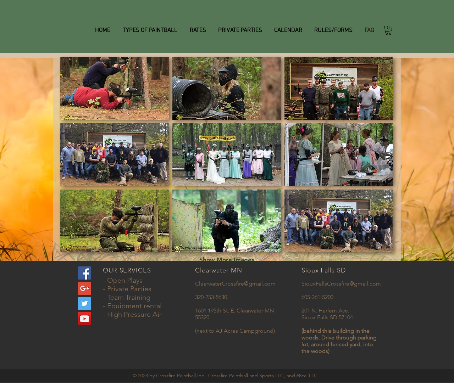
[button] (388, 30)
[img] (114, 88)
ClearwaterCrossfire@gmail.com (235, 283)
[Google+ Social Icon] (84, 288)
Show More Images (226, 259)
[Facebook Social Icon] (84, 273)
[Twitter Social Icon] (84, 303)
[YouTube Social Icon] (84, 318)
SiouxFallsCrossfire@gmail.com (341, 283)
